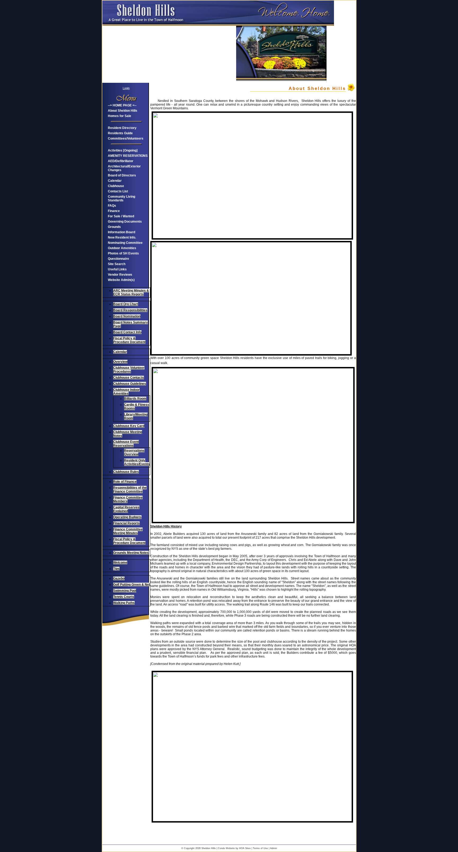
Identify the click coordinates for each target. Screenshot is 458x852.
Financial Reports (126, 523)
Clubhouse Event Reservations (126, 443)
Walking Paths (124, 603)
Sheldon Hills (208, 848)
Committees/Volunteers (125, 138)
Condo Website (226, 848)
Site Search (116, 264)
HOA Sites (245, 848)
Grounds (114, 227)
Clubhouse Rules (126, 472)
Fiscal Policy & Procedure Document (129, 340)
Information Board (121, 232)
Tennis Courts (123, 597)
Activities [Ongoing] (123, 150)
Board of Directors (122, 175)
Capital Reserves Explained (126, 509)
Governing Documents (125, 221)
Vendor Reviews (120, 274)
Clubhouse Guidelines (129, 384)
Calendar (115, 181)
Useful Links (117, 269)
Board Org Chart (125, 304)
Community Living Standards (121, 198)
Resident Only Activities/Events (137, 462)
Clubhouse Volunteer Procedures (128, 369)
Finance (114, 211)
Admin (273, 848)
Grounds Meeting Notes (131, 553)
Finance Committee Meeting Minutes (128, 531)
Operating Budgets (127, 517)
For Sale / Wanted (121, 216)
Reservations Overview (134, 452)
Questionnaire (118, 259)
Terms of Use (260, 848)
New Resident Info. (122, 237)
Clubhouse (116, 186)
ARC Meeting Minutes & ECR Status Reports (131, 292)
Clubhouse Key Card (128, 426)
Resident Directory (122, 128)
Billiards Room (135, 398)
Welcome (120, 562)
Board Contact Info (127, 332)
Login (126, 88)
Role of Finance (124, 481)
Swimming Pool (124, 590)
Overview (120, 362)
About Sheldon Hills (122, 111)
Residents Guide (120, 133)
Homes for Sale (119, 116)
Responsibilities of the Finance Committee (130, 489)
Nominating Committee (125, 243)
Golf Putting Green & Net (131, 584)
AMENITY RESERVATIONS (128, 156)
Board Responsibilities (130, 310)
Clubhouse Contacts (128, 377)
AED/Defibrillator (120, 161)
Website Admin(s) (121, 280)
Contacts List (118, 191)
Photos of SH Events (123, 253)
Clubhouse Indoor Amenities (126, 391)
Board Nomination (126, 316)
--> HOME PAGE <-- (122, 105)
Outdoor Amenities (122, 248)
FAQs (112, 205)
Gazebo (119, 578)
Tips (116, 568)
